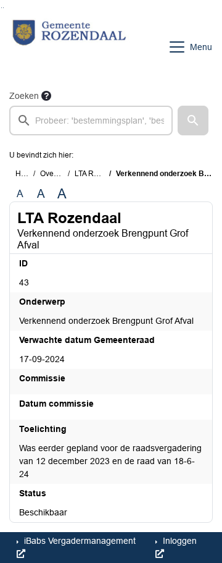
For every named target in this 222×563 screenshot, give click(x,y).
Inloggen (178, 541)
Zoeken (24, 96)
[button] (193, 120)
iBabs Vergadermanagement (79, 541)
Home (25, 173)
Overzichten (60, 173)
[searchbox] (91, 120)
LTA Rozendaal (100, 173)
